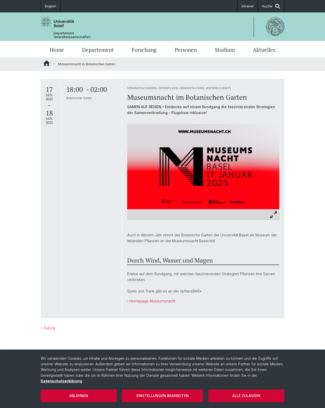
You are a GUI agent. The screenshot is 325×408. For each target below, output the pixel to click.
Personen (186, 49)
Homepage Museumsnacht (152, 301)
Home (57, 49)
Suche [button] (267, 6)
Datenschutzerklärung (61, 381)
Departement (98, 49)
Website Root (47, 63)
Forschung (144, 49)
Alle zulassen (246, 396)
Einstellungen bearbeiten (162, 396)
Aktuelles (264, 49)
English (50, 6)
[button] (273, 214)
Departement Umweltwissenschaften (72, 35)
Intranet (247, 6)
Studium (225, 49)
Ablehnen (78, 396)
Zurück (49, 328)
